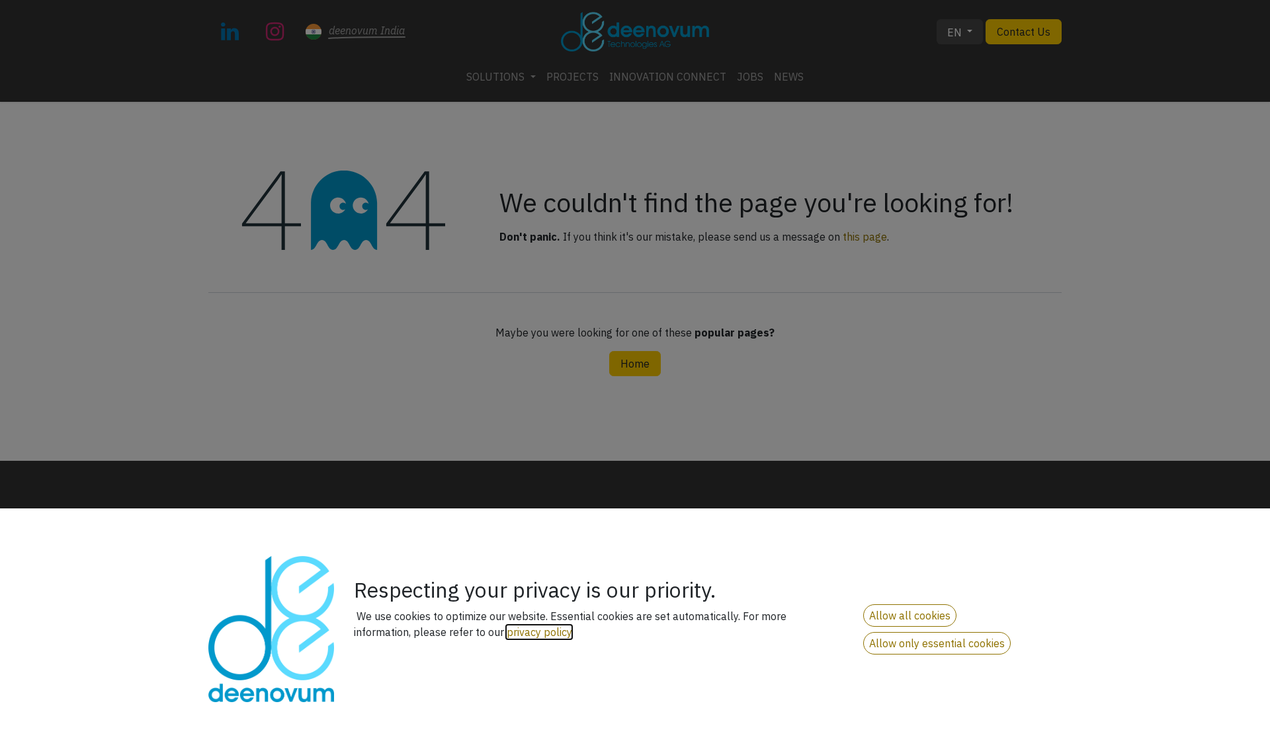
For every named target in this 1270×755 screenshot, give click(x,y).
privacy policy (539, 632)
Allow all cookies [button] (910, 615)
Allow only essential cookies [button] (937, 643)
